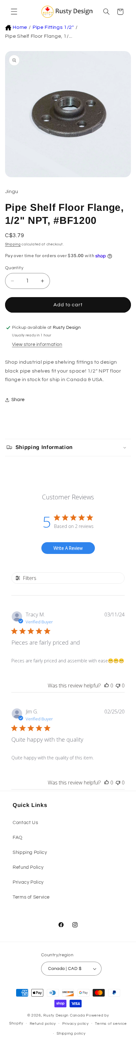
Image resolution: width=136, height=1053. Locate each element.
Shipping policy (71, 1033)
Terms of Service (31, 897)
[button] (13, 11)
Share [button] (18, 399)
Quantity (14, 268)
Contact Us (25, 822)
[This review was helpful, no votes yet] (106, 685)
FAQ (17, 837)
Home (20, 27)
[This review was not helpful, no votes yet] (118, 685)
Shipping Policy (30, 852)
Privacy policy (75, 1023)
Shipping (13, 244)
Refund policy (43, 1023)
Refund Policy (28, 867)
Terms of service (111, 1023)
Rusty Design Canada (64, 1015)
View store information (37, 344)
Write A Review (68, 548)
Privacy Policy (28, 882)
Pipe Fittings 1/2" (53, 27)
